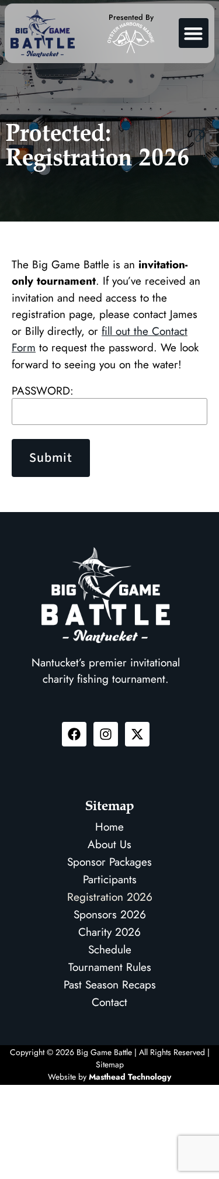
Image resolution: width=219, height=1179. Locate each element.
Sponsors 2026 (110, 914)
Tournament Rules (109, 967)
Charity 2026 (109, 932)
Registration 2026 (109, 897)
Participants (110, 879)
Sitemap (110, 1064)
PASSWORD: (43, 390)
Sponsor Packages (109, 862)
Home (109, 827)
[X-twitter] (137, 734)
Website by (109, 1077)
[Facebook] (74, 734)
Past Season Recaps (110, 985)
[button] (193, 33)
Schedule (109, 949)
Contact (109, 1002)
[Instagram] (105, 734)
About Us (109, 844)
